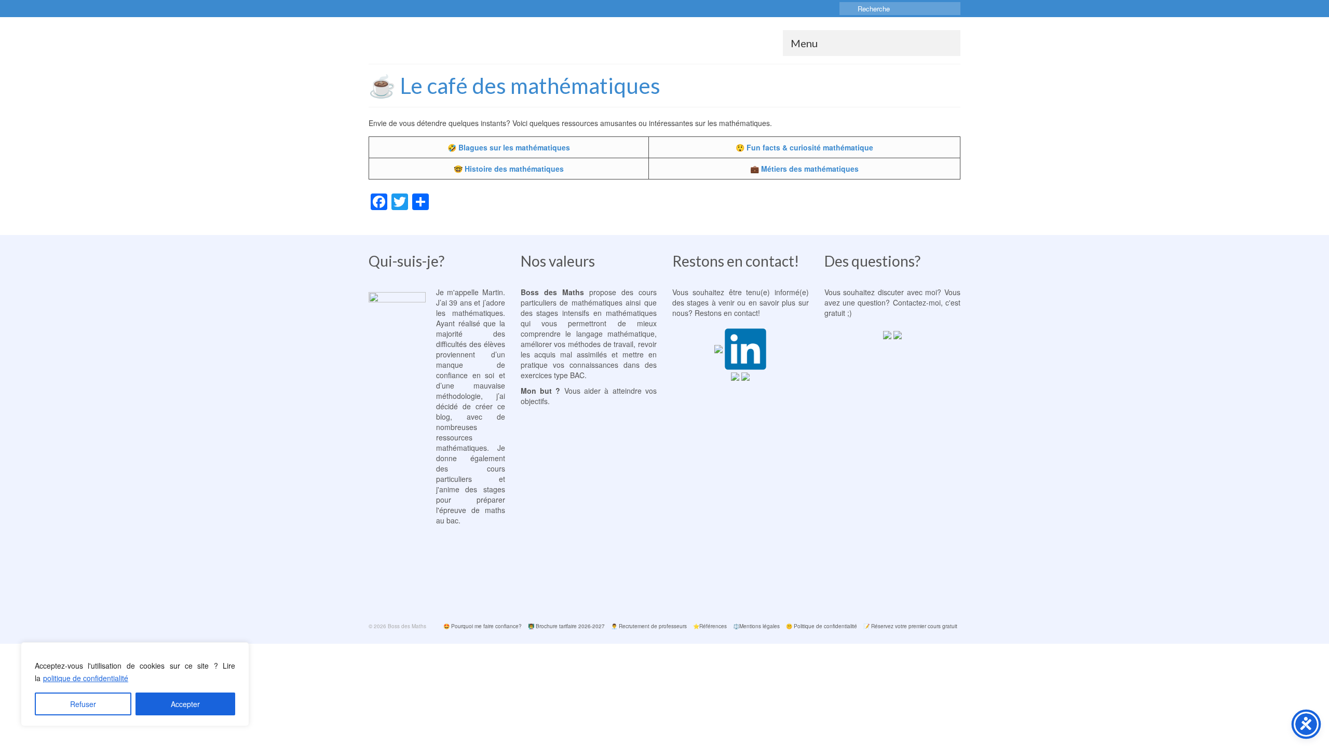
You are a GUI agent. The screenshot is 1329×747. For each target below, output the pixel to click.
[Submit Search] (847, 8)
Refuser (83, 704)
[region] (135, 684)
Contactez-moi (917, 302)
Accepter (185, 704)
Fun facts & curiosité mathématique (810, 147)
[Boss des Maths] (462, 40)
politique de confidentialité (85, 678)
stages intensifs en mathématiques (596, 313)
